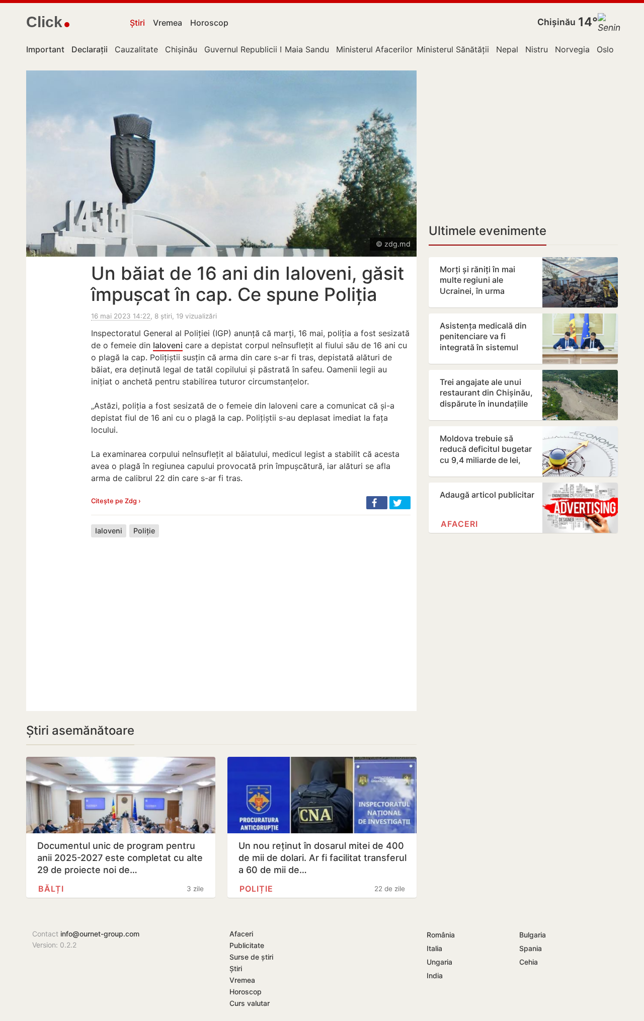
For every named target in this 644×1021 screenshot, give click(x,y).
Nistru (536, 49)
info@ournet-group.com (99, 933)
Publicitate (246, 945)
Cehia (528, 962)
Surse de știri (251, 957)
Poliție (144, 530)
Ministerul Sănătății (453, 49)
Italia (434, 948)
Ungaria (439, 962)
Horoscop (209, 23)
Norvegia (572, 49)
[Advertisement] (251, 616)
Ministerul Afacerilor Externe (390, 49)
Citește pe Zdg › (116, 501)
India (435, 975)
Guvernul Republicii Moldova (258, 49)
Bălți (51, 889)
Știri (137, 23)
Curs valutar (249, 1003)
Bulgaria (532, 934)
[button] (376, 502)
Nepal (507, 49)
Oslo (605, 49)
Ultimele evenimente (487, 230)
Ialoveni (168, 345)
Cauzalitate (136, 49)
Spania (530, 948)
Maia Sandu (307, 49)
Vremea (167, 23)
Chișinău (556, 22)
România (441, 934)
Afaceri (459, 524)
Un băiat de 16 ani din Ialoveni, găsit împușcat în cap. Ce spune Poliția (247, 283)
